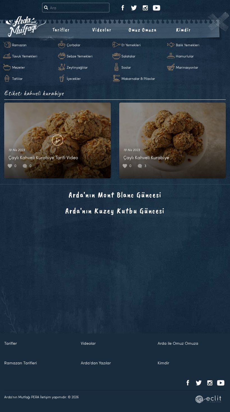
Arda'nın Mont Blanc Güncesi (115, 195)
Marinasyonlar (187, 67)
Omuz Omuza (143, 30)
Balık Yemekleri (187, 45)
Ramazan (19, 45)
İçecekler (74, 78)
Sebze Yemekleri (80, 56)
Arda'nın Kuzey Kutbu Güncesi (115, 211)
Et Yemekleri (131, 45)
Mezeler (18, 67)
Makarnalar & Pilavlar (138, 78)
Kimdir (183, 30)
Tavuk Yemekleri (24, 56)
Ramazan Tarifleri (20, 362)
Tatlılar (17, 78)
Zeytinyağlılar (77, 67)
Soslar (126, 67)
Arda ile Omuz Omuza (178, 343)
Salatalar (128, 56)
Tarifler (61, 30)
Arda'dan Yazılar (96, 362)
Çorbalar (74, 45)
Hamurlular (185, 56)
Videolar (102, 30)
